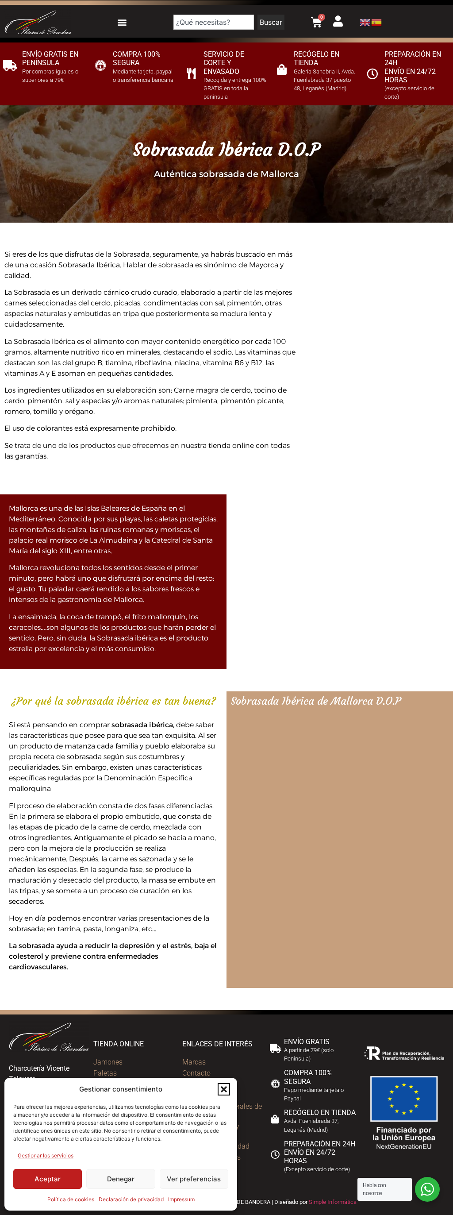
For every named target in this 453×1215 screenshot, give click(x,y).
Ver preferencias (194, 1179)
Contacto (196, 1073)
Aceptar (48, 1179)
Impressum (181, 1199)
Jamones (108, 1062)
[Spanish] (377, 21)
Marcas (194, 1062)
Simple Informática (333, 1202)
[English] (365, 21)
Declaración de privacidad (131, 1199)
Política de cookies (70, 1199)
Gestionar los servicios (45, 1155)
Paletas (105, 1073)
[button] (223, 1089)
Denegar (120, 1179)
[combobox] (213, 22)
